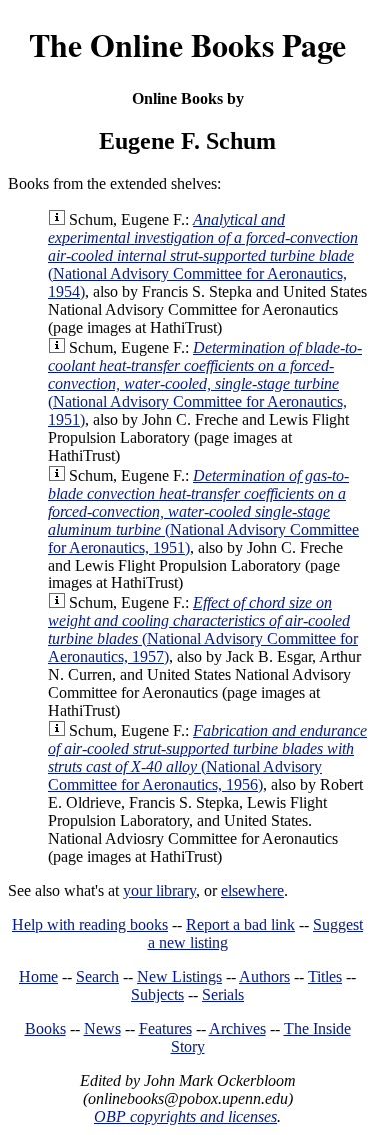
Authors (264, 976)
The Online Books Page (187, 44)
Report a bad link (240, 924)
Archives (237, 1028)
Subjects (157, 994)
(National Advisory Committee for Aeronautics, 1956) (207, 757)
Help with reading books (90, 924)
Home (38, 976)
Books (45, 1028)
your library (159, 890)
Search (97, 976)
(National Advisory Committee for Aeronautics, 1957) (203, 629)
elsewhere (252, 890)
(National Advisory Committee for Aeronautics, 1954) (203, 255)
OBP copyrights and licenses (185, 1116)
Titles (325, 976)
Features (165, 1028)
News (102, 1028)
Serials (223, 994)
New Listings (179, 976)
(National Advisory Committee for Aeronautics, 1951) (205, 383)
